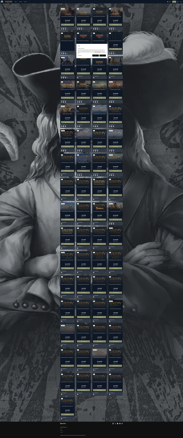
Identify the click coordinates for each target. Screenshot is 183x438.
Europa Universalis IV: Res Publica (115, 308)
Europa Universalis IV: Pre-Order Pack (115, 381)
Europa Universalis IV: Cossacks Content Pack (83, 211)
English (170, 1)
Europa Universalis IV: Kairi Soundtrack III (83, 16)
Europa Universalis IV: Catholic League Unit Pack (99, 284)
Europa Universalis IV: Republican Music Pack (67, 308)
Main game (87, 4)
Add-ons (96, 4)
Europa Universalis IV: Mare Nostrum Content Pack (115, 186)
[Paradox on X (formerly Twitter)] (115, 423)
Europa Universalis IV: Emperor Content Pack (83, 113)
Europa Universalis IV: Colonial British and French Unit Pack (67, 357)
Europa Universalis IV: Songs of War (83, 284)
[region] (91, 51)
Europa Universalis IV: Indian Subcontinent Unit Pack (99, 308)
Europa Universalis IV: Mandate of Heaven (115, 162)
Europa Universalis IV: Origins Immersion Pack (99, 89)
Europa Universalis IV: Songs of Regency (67, 186)
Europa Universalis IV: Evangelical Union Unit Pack (115, 284)
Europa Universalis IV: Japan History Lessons (83, 40)
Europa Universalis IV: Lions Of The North (67, 89)
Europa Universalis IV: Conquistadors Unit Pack (115, 357)
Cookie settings (80, 55)
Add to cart (68, 24)
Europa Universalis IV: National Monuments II (83, 381)
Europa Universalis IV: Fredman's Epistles (83, 186)
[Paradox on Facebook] (117, 423)
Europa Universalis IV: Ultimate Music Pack (115, 65)
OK (102, 55)
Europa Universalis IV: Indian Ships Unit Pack (83, 308)
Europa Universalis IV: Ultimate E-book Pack (99, 65)
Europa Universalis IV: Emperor (67, 113)
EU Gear (61, 432)
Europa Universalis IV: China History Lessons (99, 40)
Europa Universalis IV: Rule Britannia (83, 138)
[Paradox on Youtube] (113, 423)
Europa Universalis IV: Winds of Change (67, 16)
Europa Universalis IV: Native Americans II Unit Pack (83, 357)
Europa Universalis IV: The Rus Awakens (67, 162)
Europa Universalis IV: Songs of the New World (67, 381)
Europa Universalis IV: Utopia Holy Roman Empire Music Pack (99, 16)
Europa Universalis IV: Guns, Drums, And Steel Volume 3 (83, 89)
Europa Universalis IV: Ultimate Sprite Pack (83, 65)
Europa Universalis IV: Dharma (67, 138)
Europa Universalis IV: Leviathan (115, 89)
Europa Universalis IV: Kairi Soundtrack (67, 235)
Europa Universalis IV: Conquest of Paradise (99, 357)
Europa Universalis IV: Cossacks (116, 211)
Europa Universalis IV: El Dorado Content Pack (99, 235)
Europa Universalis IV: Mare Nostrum (67, 211)
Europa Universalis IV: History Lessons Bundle (115, 40)
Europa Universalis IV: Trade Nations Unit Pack (83, 333)
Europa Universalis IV (63, 427)
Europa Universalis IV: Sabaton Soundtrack (99, 211)
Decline (96, 55)
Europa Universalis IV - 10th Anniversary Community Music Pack (67, 40)
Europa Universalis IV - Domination (67, 65)
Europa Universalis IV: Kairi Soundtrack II (99, 186)
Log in (181, 1)
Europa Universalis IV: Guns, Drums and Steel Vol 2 (83, 235)
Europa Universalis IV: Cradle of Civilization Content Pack (99, 138)
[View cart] (178, 1)
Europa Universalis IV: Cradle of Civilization (115, 138)
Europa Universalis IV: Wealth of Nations (67, 333)
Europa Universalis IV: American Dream (99, 381)
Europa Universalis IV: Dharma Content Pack (115, 113)
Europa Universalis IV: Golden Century (100, 113)
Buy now (174, 1)
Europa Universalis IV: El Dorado (115, 235)
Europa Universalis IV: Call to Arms (67, 406)
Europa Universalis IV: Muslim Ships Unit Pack (99, 333)
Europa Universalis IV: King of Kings (115, 16)
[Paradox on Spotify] (120, 423)
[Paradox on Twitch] (122, 423)
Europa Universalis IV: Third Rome (83, 162)
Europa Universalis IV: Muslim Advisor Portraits (115, 333)
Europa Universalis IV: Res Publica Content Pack (67, 284)
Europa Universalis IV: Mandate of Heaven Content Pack (99, 162)
